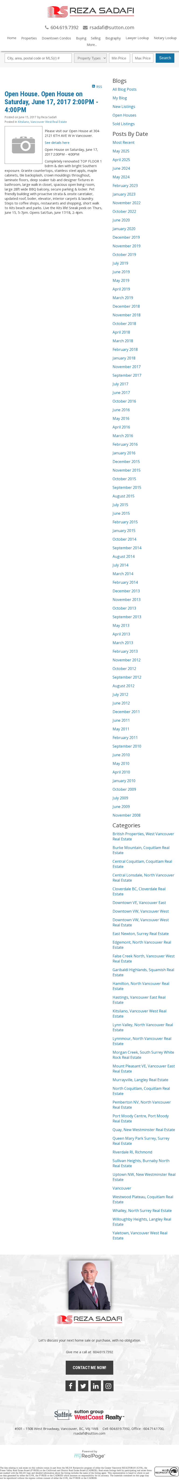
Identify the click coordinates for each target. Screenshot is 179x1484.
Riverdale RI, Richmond (132, 1152)
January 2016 (124, 453)
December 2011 (126, 711)
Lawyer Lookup (137, 38)
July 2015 (120, 504)
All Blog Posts (125, 89)
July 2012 (120, 694)
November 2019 (127, 245)
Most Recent (123, 142)
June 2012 (121, 703)
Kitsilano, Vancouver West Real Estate (42, 122)
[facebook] (70, 1385)
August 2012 (123, 685)
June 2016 (121, 409)
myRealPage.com (89, 1456)
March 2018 (123, 340)
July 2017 (120, 384)
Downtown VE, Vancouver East (139, 902)
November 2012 (127, 660)
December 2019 (126, 237)
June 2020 (121, 220)
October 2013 (124, 608)
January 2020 (124, 228)
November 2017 (127, 366)
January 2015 (124, 530)
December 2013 (126, 591)
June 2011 (121, 720)
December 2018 (126, 306)
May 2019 (121, 280)
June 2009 (121, 806)
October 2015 (124, 478)
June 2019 (121, 271)
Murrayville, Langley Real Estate (140, 1079)
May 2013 (121, 625)
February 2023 (125, 185)
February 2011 (125, 737)
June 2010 (121, 754)
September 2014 (127, 547)
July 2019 (120, 263)
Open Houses (124, 115)
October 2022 (124, 211)
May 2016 (121, 418)
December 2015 (126, 461)
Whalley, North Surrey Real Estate (142, 1210)
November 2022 (127, 202)
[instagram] (108, 1385)
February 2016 (125, 444)
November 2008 (127, 815)
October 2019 (124, 254)
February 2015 (125, 522)
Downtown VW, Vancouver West (141, 911)
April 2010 (121, 772)
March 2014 (123, 573)
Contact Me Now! (89, 1367)
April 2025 (121, 159)
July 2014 (120, 565)
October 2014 (124, 539)
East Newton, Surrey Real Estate (141, 933)
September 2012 (127, 677)
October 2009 (124, 789)
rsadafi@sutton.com (89, 1433)
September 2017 (127, 375)
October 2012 (124, 668)
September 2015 (127, 487)
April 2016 (121, 427)
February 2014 (125, 582)
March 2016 (123, 435)
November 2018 (127, 315)
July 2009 (120, 798)
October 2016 (124, 401)
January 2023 (124, 194)
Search (165, 58)
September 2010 (127, 746)
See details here (57, 142)
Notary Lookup (165, 38)
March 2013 (123, 642)
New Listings (124, 106)
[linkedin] (96, 1385)
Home (11, 38)
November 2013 (127, 599)
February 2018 (125, 349)
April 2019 (121, 289)
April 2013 (121, 634)
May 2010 (121, 763)
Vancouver (122, 1188)
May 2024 (121, 176)
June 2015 (121, 513)
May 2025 (121, 151)
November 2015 (127, 470)
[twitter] (83, 1385)
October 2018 (124, 323)
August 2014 (123, 556)
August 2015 (123, 496)
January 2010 (124, 780)
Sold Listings (124, 123)
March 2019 (123, 297)
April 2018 (121, 332)
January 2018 (124, 358)
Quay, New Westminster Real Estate (144, 1129)
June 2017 (121, 392)
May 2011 (121, 729)
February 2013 (125, 651)
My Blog (120, 97)
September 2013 (127, 616)
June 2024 (121, 168)
